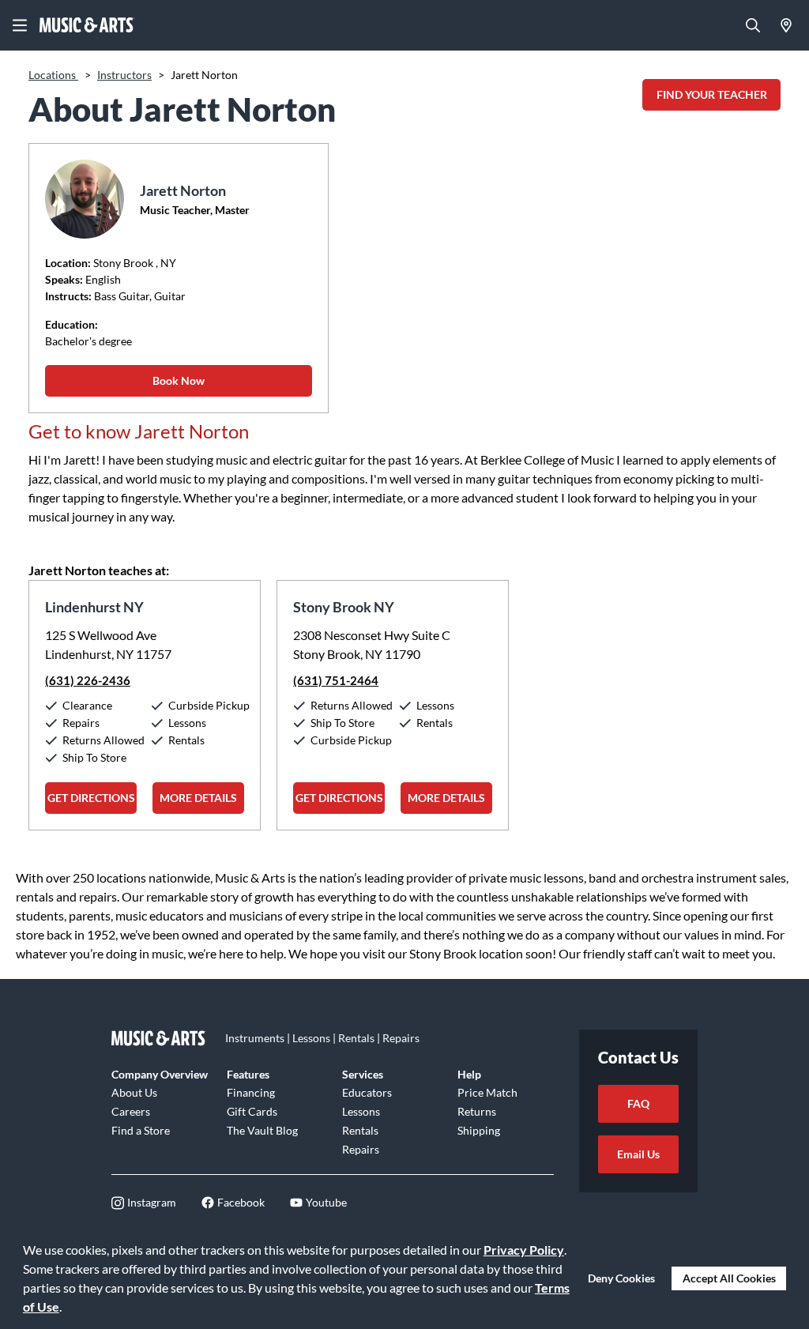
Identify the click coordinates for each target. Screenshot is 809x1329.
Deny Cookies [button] (621, 1278)
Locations (53, 74)
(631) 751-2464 (335, 680)
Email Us (638, 1154)
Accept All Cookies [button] (729, 1278)
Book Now (178, 380)
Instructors (124, 74)
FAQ (638, 1103)
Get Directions (91, 797)
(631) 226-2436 (87, 680)
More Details (198, 797)
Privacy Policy (524, 1249)
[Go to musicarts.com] (87, 25)
